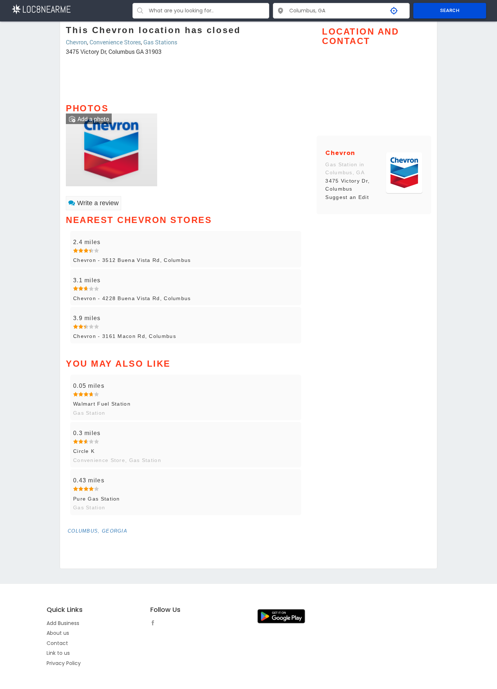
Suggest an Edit (347, 197)
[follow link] (154, 624)
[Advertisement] (186, 76)
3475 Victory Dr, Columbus (347, 185)
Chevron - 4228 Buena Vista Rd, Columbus (132, 298)
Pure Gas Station (96, 499)
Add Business (63, 623)
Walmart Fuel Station (102, 404)
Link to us (58, 653)
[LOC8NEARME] (41, 8)
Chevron (76, 42)
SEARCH (450, 10)
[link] (111, 149)
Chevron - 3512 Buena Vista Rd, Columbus (132, 260)
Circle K (84, 451)
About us (58, 633)
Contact (57, 643)
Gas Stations (160, 42)
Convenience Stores (115, 42)
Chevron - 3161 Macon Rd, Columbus (124, 336)
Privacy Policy (64, 663)
